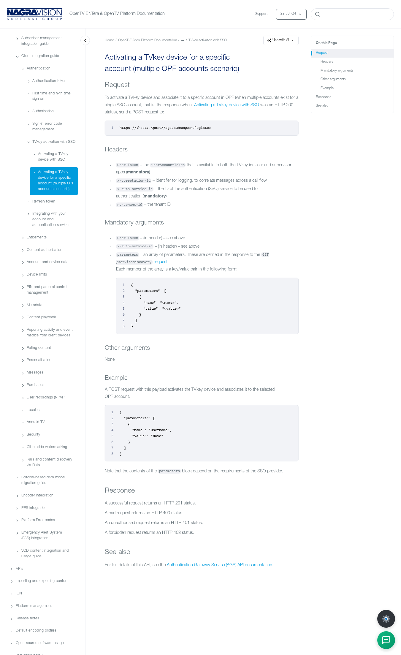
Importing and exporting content (42, 581)
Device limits (37, 275)
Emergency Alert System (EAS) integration (41, 536)
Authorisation (43, 112)
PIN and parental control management (47, 290)
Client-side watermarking (47, 447)
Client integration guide (40, 56)
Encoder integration (37, 496)
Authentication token (49, 81)
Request (322, 53)
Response (323, 97)
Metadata (34, 305)
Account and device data (48, 263)
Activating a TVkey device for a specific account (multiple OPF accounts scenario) (56, 180)
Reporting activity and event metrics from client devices (50, 333)
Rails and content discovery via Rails (49, 462)
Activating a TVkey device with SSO (53, 157)
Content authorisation (44, 250)
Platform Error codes (38, 521)
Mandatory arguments (337, 70)
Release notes (27, 619)
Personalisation (39, 361)
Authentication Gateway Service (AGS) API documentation (219, 565)
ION (19, 594)
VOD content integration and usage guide (45, 554)
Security (33, 435)
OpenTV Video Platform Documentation (147, 40)
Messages (35, 373)
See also (322, 105)
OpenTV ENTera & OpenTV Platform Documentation (117, 14)
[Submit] (317, 14)
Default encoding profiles (36, 631)
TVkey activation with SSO (53, 142)
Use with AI (280, 40)
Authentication (38, 69)
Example (327, 88)
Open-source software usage (40, 643)
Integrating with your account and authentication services (51, 219)
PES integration (34, 508)
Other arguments (333, 79)
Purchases (35, 385)
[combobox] (352, 14)
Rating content (39, 348)
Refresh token (43, 202)
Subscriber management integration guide (41, 41)
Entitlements (37, 238)
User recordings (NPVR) (46, 398)
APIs (19, 569)
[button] (386, 640)
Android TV (36, 423)
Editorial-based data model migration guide (43, 480)
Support (261, 14)
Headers (327, 62)
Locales (33, 410)
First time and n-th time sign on (51, 96)
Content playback (41, 318)
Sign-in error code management (47, 127)
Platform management (34, 606)
